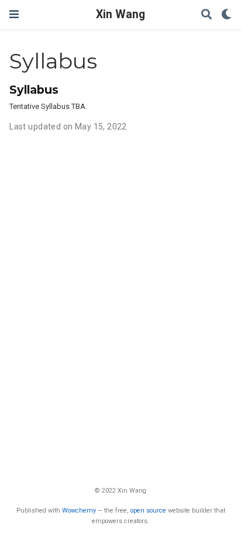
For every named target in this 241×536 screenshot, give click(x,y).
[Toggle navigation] (14, 14)
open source (148, 510)
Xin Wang (120, 14)
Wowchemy (79, 510)
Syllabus (33, 90)
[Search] (206, 15)
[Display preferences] (226, 15)
